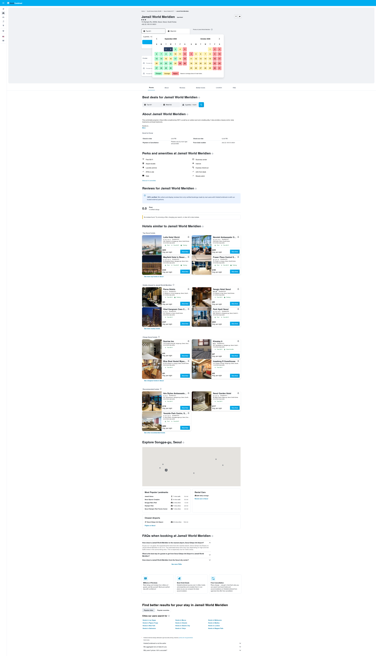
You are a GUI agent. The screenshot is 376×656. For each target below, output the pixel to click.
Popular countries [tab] (163, 610)
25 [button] (180, 63)
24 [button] (175, 63)
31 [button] (219, 68)
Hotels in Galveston (149, 628)
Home (143, 11)
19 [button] (185, 59)
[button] (3, 3)
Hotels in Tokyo (180, 628)
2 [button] (170, 49)
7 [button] (161, 54)
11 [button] (180, 54)
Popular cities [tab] (148, 610)
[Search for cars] (3, 17)
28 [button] (161, 68)
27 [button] (156, 68)
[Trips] (3, 31)
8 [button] (210, 54)
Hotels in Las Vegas (149, 620)
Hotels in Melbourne (215, 620)
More (144, 128)
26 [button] (185, 63)
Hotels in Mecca (180, 620)
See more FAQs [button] (177, 564)
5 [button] (184, 49)
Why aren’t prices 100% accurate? (155, 650)
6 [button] (156, 54)
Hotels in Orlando (181, 623)
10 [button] (175, 54)
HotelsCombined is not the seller (154, 643)
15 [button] (166, 59)
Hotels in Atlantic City (182, 626)
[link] (154, 276)
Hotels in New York (149, 626)
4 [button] (180, 49)
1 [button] (210, 49)
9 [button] (170, 54)
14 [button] (161, 59)
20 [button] (156, 63)
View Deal (185, 252)
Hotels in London (214, 626)
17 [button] (175, 59)
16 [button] (171, 59)
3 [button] (175, 49)
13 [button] (156, 59)
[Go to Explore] (3, 25)
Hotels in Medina (213, 623)
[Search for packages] (3, 21)
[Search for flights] (3, 9)
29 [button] (166, 68)
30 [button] (171, 68)
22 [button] (166, 63)
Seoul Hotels (167, 11)
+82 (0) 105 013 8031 (148, 24)
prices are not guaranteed (186, 637)
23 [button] (171, 63)
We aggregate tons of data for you (155, 647)
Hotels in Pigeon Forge (150, 623)
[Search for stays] (3, 13)
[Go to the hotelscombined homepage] (14, 3)
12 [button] (185, 54)
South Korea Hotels (152, 11)
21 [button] (161, 63)
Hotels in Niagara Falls (215, 628)
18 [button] (180, 59)
